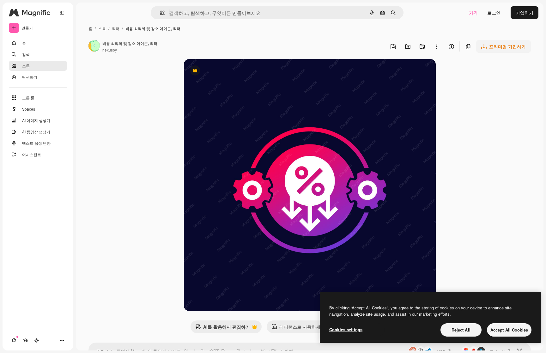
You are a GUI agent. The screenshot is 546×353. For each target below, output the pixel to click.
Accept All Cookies (509, 330)
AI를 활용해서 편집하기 (222, 328)
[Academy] (25, 340)
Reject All (461, 330)
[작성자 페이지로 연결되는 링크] (94, 46)
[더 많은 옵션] (436, 46)
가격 (473, 12)
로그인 (493, 12)
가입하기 (524, 12)
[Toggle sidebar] (62, 13)
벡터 (115, 28)
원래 (220, 71)
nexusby (109, 49)
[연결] (14, 340)
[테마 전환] (37, 340)
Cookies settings (345, 329)
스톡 (102, 28)
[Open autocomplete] (159, 12)
